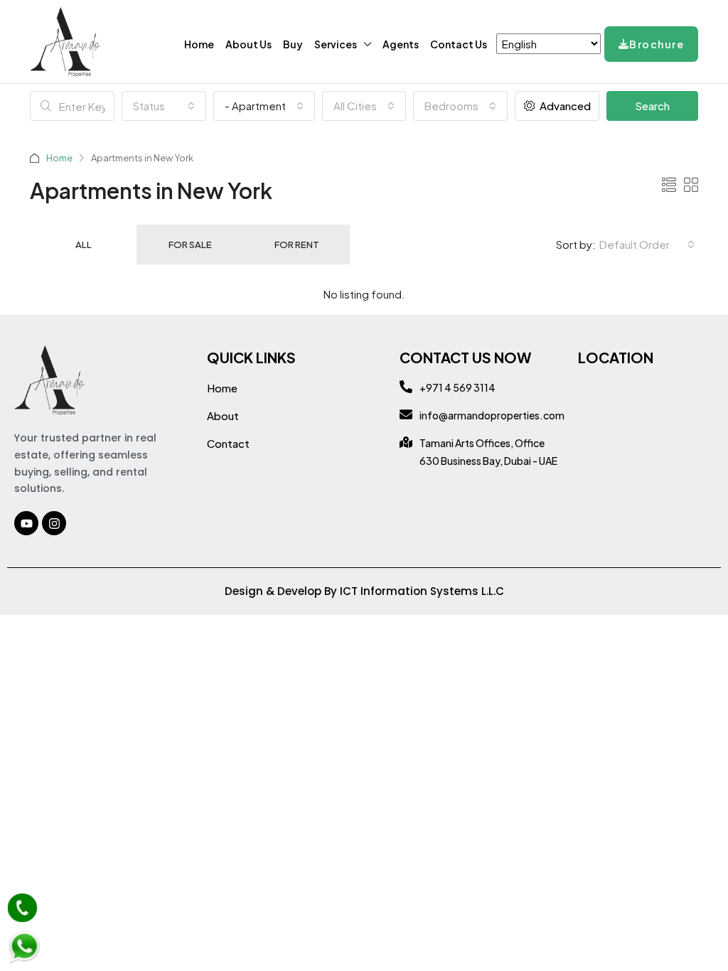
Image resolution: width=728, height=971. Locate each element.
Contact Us (458, 44)
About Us (248, 44)
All (83, 244)
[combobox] (164, 106)
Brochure (656, 44)
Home (199, 44)
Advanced (564, 105)
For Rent (296, 244)
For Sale (190, 244)
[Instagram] (54, 523)
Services (335, 44)
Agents (400, 44)
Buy (293, 44)
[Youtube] (26, 523)
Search (652, 105)
